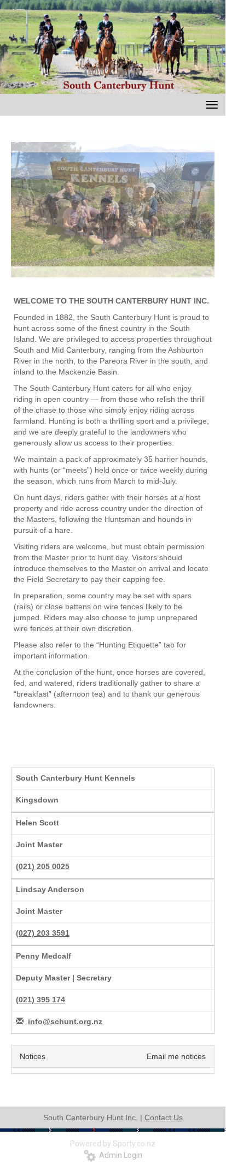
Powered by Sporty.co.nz (112, 1143)
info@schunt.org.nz (65, 1021)
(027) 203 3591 (42, 933)
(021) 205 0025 (42, 866)
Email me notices (176, 1056)
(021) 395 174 (40, 999)
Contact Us (163, 1117)
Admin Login (119, 1155)
